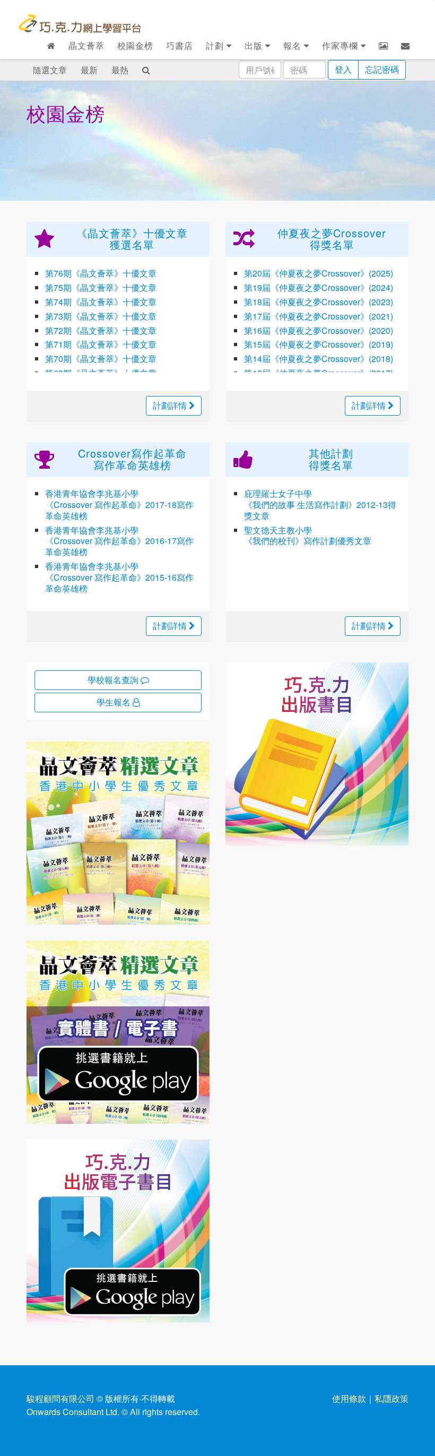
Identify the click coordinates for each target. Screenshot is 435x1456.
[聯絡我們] (405, 45)
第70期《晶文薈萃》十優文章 (100, 358)
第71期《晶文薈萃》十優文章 (100, 344)
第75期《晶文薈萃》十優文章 (100, 287)
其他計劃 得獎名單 (331, 458)
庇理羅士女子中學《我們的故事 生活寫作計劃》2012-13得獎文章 (320, 504)
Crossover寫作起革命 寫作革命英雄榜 (132, 458)
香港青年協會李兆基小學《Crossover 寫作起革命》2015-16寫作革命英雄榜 (119, 577)
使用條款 (349, 1398)
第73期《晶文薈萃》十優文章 (100, 316)
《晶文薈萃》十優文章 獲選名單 (132, 238)
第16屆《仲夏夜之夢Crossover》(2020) (318, 330)
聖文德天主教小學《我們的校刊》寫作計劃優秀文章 (307, 535)
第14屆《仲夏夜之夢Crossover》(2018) (318, 358)
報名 (293, 45)
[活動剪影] (383, 45)
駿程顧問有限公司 (60, 1398)
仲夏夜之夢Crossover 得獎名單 (331, 238)
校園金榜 (135, 45)
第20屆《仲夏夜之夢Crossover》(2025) (318, 273)
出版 (255, 45)
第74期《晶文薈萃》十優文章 (100, 302)
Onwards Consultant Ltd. (73, 1412)
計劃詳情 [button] (171, 405)
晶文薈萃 (86, 45)
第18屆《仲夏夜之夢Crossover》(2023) (318, 302)
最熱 (119, 70)
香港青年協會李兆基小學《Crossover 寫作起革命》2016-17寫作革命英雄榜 (119, 541)
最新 (89, 70)
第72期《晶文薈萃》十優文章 (100, 330)
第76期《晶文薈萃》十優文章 (100, 273)
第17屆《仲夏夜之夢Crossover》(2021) (318, 316)
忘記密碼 (382, 69)
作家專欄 (341, 45)
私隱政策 (391, 1398)
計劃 (216, 45)
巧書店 (179, 45)
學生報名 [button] (115, 702)
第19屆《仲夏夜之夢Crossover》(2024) (318, 287)
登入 (343, 69)
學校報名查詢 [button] (114, 680)
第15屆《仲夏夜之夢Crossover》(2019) (318, 344)
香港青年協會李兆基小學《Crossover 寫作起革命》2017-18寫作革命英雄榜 (119, 504)
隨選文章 (50, 70)
